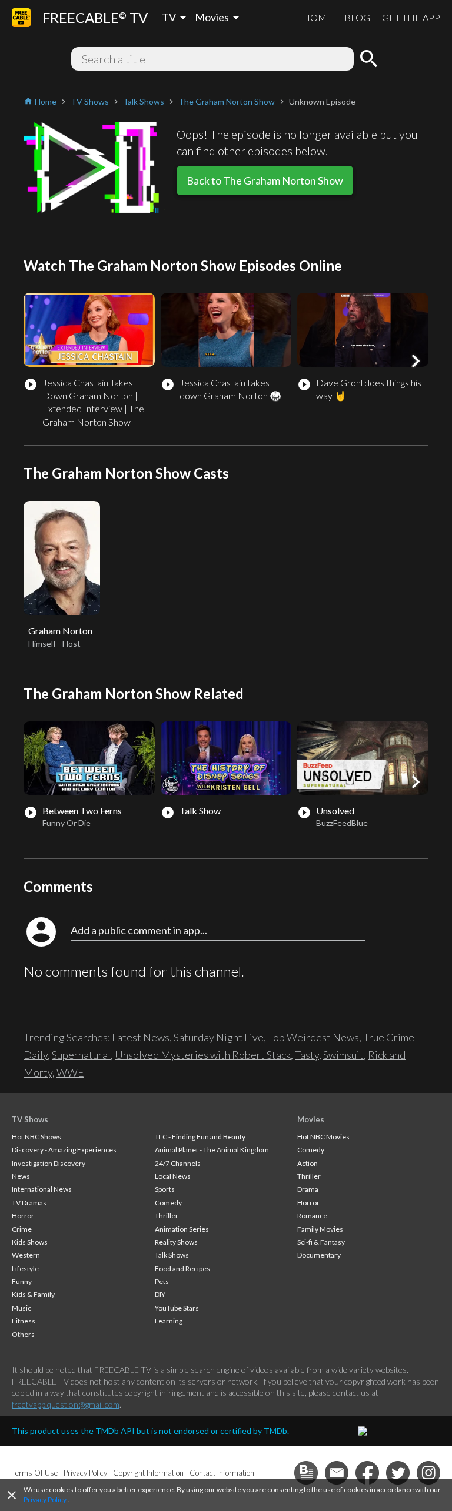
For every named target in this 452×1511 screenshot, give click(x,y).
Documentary (319, 1255)
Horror (23, 1215)
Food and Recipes (182, 1268)
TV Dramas (29, 1202)
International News (42, 1189)
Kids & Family (33, 1294)
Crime (22, 1229)
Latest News (141, 1037)
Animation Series (182, 1229)
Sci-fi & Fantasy (321, 1242)
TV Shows (30, 1119)
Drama (307, 1189)
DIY (160, 1294)
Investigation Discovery (48, 1163)
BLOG (357, 17)
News (21, 1176)
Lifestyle (25, 1268)
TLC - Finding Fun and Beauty (200, 1136)
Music (21, 1307)
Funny (22, 1281)
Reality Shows (176, 1242)
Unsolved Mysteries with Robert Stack (203, 1054)
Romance (312, 1215)
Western (26, 1255)
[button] (415, 361)
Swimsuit (343, 1054)
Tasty (307, 1054)
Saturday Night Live (219, 1037)
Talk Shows (172, 1255)
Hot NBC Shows (36, 1136)
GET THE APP (411, 17)
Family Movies (320, 1229)
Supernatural (81, 1054)
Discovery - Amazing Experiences (64, 1149)
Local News (173, 1176)
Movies (310, 1119)
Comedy (168, 1202)
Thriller (166, 1215)
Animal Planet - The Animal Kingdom (212, 1149)
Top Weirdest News (313, 1037)
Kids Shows (30, 1242)
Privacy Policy (45, 1499)
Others (23, 1334)
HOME (318, 17)
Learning (168, 1320)
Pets (162, 1281)
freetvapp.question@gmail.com (65, 1404)
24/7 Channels (178, 1163)
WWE (70, 1072)
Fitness (23, 1320)
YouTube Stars (177, 1307)
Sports (165, 1189)
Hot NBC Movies (323, 1136)
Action (307, 1163)
